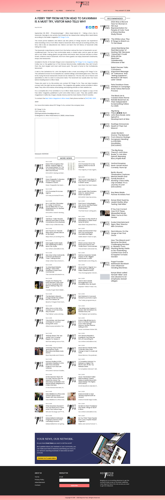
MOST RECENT (48, 11)
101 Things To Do (63, 37)
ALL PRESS (59, 11)
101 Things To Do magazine (84, 62)
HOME (38, 11)
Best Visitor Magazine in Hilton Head (57, 98)
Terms (37, 477)
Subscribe (74, 486)
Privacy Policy (39, 480)
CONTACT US (70, 11)
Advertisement (40, 482)
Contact (37, 485)
